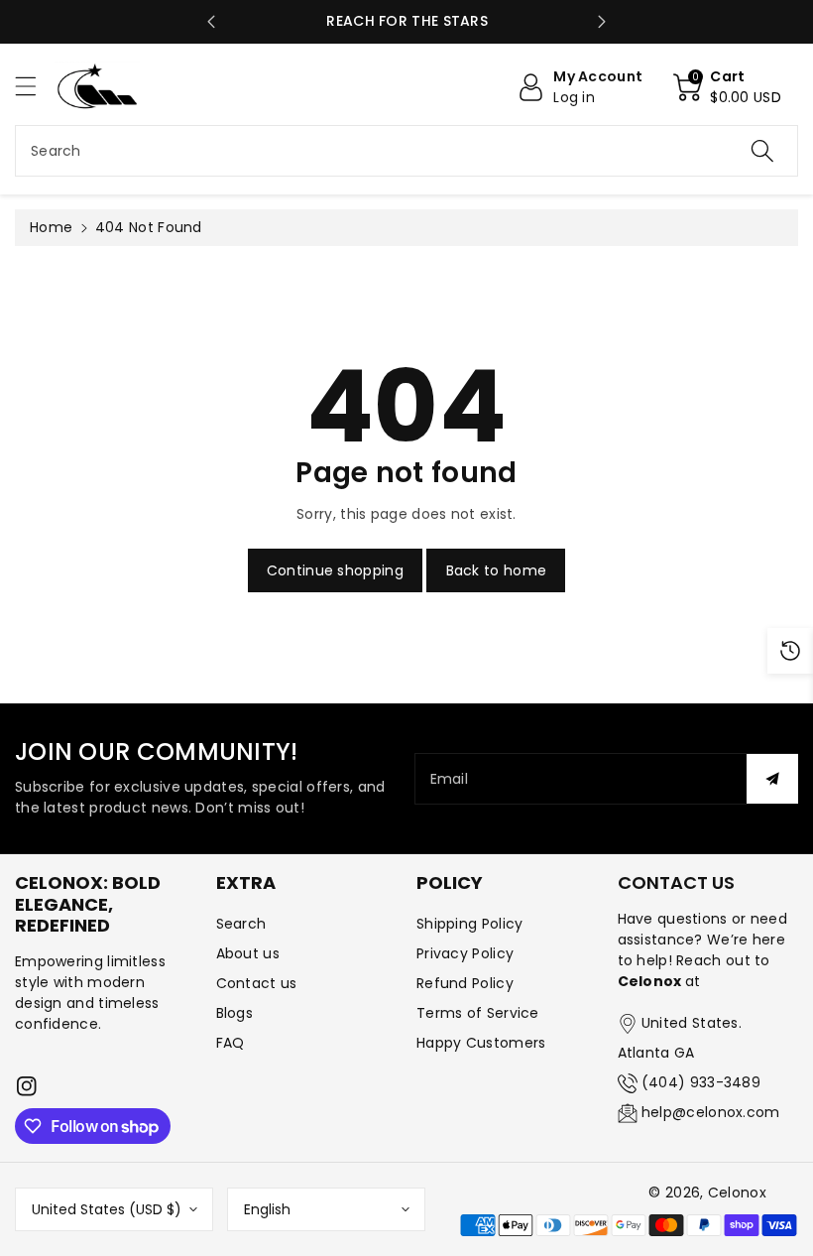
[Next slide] (602, 22)
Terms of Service (477, 1013)
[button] (35, 85)
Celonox (737, 1192)
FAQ (230, 1043)
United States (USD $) (106, 1209)
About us (248, 953)
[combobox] (406, 151)
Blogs (235, 1013)
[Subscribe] (772, 779)
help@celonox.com (710, 1112)
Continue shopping (335, 570)
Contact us (256, 983)
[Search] (762, 151)
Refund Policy (465, 983)
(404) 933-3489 (700, 1082)
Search (241, 924)
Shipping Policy (469, 924)
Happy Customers (481, 1043)
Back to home (496, 570)
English (267, 1209)
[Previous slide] (211, 22)
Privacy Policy (465, 953)
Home (51, 227)
